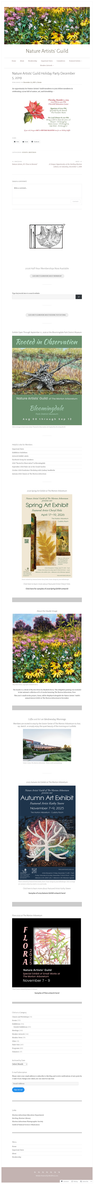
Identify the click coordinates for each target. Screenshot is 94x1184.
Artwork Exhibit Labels (20, 456)
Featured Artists (74, 61)
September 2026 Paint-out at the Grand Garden (29, 467)
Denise (39, 82)
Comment (75, 201)
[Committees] (51, 1172)
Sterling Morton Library (21, 1118)
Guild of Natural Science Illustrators (26, 1125)
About (22, 61)
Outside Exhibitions (20, 1027)
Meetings (32, 152)
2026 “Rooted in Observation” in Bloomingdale (28, 463)
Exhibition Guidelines (19, 452)
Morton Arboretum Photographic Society (27, 1121)
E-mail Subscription (19, 1072)
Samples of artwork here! (47, 893)
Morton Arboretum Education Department (28, 1115)
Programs (15, 1048)
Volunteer (15, 1052)
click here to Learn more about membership (47, 276)
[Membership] (43, 1172)
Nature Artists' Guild (47, 51)
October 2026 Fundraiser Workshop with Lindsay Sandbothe (33, 470)
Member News (17, 1037)
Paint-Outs (16, 1045)
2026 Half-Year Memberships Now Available (47, 268)
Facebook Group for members (23, 460)
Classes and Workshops (20, 1017)
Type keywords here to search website (26, 293)
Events (25, 152)
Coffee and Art (34, 719)
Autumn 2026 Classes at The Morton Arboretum (29, 474)
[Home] (35, 1172)
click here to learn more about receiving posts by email (47, 315)
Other (14, 1041)
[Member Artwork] (59, 1172)
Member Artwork (46, 65)
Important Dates (47, 61)
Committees (61, 61)
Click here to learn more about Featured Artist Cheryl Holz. (47, 584)
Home (14, 61)
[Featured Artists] (55, 1172)
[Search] (79, 297)
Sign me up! (18, 1090)
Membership (32, 61)
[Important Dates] (47, 1172)
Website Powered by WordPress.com (47, 1176)
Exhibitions (16, 1024)
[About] (39, 1172)
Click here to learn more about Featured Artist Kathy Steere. (47, 888)
